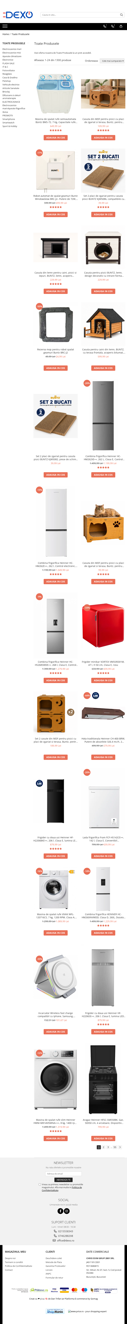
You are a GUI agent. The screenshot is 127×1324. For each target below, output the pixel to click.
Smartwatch (8, 122)
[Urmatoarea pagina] (120, 1147)
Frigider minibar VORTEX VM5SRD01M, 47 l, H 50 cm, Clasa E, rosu (103, 663)
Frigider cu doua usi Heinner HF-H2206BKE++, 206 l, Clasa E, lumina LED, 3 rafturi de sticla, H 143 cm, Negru (55, 839)
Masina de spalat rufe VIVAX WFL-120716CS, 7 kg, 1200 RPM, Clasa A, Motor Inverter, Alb (55, 916)
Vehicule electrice (10, 84)
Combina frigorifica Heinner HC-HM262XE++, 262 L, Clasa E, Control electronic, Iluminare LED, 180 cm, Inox (103, 458)
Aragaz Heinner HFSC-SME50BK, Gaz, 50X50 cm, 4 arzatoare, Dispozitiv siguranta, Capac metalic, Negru (103, 1121)
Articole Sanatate (10, 88)
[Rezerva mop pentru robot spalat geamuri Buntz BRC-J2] (55, 324)
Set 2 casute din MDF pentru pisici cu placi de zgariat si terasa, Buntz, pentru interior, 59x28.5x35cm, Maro (56, 740)
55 (115, 1147)
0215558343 (65, 1231)
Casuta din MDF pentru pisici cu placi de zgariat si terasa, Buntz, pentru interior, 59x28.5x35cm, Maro (103, 120)
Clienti (50, 1251)
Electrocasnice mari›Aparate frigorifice (13, 107)
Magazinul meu (15, 1251)
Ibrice (5, 112)
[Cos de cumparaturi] (121, 26)
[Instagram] (67, 1211)
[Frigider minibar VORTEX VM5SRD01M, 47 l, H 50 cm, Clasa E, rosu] (103, 625)
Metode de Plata (54, 1262)
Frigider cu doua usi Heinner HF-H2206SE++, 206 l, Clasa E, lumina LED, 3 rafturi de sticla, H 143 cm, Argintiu (103, 1015)
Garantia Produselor (55, 1265)
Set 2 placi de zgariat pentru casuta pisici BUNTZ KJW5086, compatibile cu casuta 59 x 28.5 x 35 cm (103, 197)
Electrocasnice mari (11, 49)
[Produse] (5, 27)
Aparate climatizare (11, 56)
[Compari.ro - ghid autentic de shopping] (31, 1311)
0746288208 (65, 1235)
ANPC (48, 1273)
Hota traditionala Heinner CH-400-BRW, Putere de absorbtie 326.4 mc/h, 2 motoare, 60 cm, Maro (103, 740)
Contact (9, 1269)
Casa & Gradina (9, 77)
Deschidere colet (54, 1258)
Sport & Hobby (9, 126)
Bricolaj (6, 91)
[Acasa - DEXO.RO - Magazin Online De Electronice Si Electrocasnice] (19, 15)
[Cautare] (122, 15)
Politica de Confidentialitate (18, 1265)
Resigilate (7, 73)
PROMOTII (7, 115)
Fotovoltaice (8, 70)
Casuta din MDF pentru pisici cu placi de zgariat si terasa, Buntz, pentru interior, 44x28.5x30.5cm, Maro (103, 564)
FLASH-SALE (8, 63)
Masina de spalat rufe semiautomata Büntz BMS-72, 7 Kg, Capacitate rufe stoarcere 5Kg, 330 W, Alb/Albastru (55, 120)
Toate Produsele (20, 34)
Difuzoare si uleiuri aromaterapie (11, 97)
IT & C (5, 66)
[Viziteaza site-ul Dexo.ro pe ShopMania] (55, 1311)
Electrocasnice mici (11, 52)
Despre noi (10, 1258)
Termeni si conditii (14, 1262)
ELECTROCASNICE (11, 101)
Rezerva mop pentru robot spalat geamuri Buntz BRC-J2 (55, 351)
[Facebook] (60, 1211)
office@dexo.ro (65, 1240)
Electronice (7, 59)
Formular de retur (54, 1277)
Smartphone (8, 119)
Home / (6, 34)
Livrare (49, 1269)
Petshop (6, 80)
